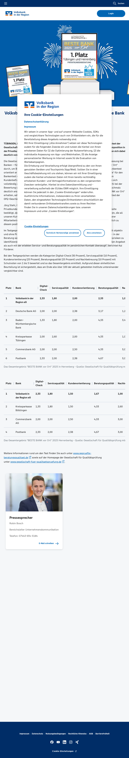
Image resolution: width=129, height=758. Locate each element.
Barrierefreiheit (102, 733)
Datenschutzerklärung (36, 121)
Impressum (24, 733)
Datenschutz (37, 733)
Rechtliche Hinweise (77, 733)
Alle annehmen (94, 233)
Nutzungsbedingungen (56, 733)
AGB (91, 733)
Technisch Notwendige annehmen (62, 233)
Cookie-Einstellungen (36, 226)
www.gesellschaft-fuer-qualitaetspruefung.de (35, 461)
